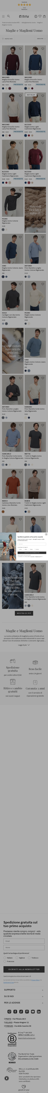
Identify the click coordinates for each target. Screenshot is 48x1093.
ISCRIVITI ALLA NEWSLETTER (31, 552)
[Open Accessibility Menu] (6, 1078)
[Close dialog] (46, 534)
